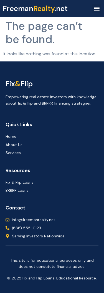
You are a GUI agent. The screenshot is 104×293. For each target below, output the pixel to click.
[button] (96, 8)
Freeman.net (35, 8)
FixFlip (19, 84)
